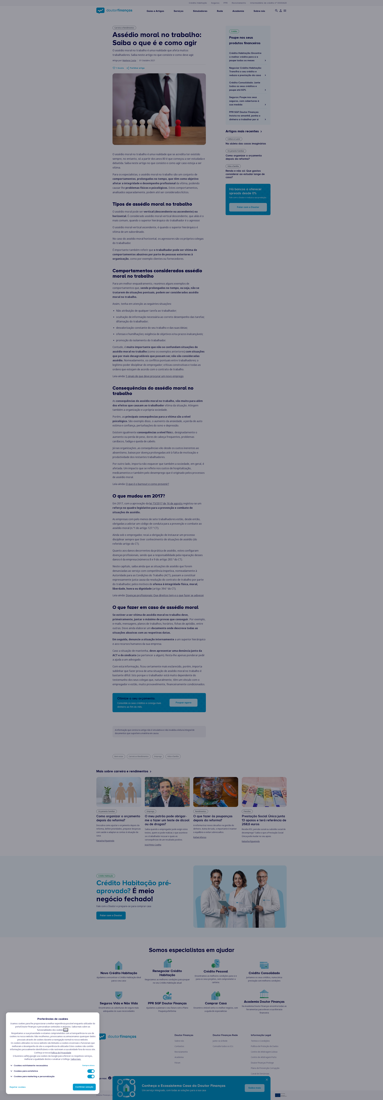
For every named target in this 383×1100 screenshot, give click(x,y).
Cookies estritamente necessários (31, 1065)
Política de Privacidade (61, 1052)
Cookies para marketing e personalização (34, 1076)
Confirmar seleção (84, 1087)
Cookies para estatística (26, 1071)
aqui (66, 1029)
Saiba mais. (76, 1059)
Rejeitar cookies (18, 1087)
